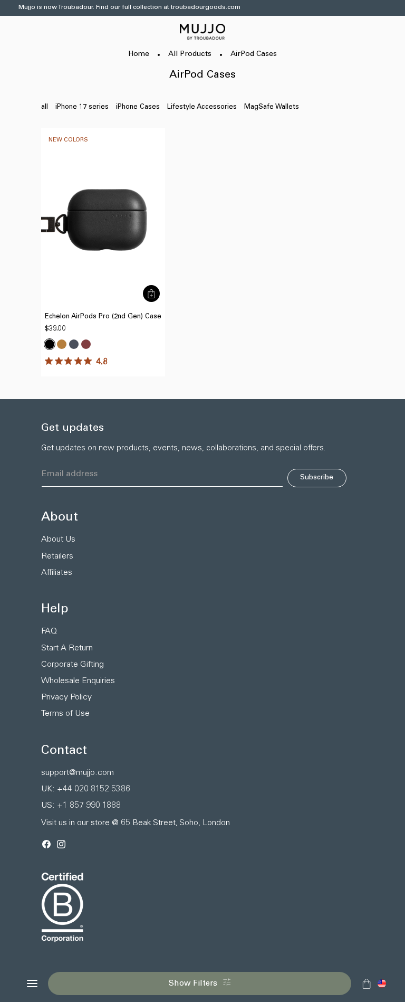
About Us (58, 539)
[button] (382, 983)
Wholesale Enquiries (78, 681)
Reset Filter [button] (51, 962)
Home (138, 54)
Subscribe (316, 477)
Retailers (57, 556)
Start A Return (67, 648)
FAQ (49, 631)
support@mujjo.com (77, 773)
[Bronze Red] (86, 344)
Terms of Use (65, 714)
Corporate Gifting (72, 664)
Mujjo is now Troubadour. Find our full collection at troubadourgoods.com (129, 7)
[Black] (49, 344)
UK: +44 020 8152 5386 (85, 789)
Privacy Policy (66, 697)
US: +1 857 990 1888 (81, 805)
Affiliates (56, 573)
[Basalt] (74, 344)
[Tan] (61, 344)
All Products (189, 54)
